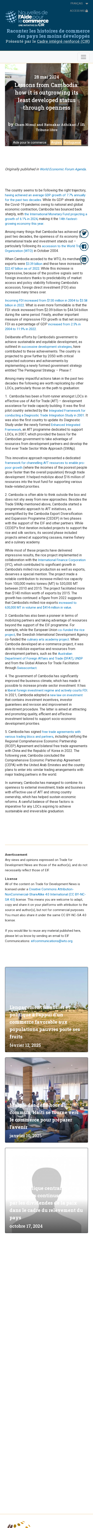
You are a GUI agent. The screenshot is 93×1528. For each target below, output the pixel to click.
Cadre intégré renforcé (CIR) (63, 41)
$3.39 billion (34, 264)
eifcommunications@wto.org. (52, 941)
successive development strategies (46, 347)
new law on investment (66, 695)
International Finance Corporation (62, 560)
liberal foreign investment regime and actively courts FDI (47, 690)
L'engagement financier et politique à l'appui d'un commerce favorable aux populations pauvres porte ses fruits (45, 1022)
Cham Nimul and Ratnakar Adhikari (46, 124)
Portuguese (72, 142)
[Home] (28, 18)
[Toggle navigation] (83, 57)
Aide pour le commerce (29, 142)
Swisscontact (27, 668)
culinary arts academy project (48, 639)
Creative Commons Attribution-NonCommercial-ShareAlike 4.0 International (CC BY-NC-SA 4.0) (45, 894)
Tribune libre (46, 130)
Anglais (56, 142)
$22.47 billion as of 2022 (22, 268)
